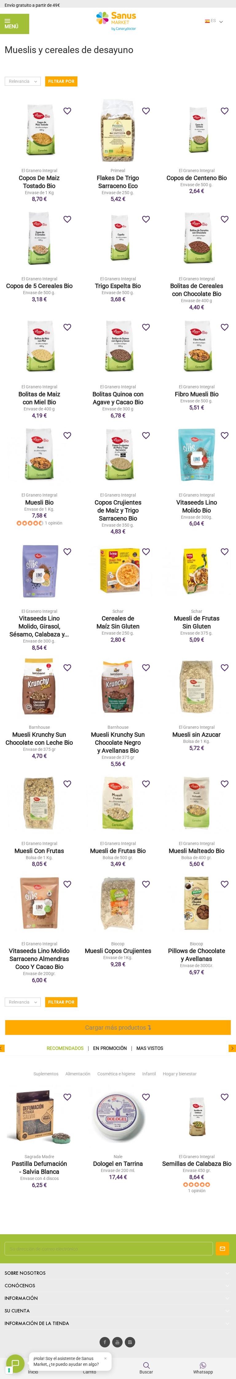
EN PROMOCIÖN (110, 1048)
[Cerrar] (105, 1358)
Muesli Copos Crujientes (118, 951)
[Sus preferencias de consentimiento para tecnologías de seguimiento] (9, 1370)
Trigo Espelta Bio (118, 286)
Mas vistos (149, 1048)
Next (232, 1048)
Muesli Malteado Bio (196, 851)
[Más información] (52, 133)
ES (213, 20)
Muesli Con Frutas (39, 851)
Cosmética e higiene (116, 1073)
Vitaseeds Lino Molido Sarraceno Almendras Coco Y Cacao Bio (39, 958)
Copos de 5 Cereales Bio (39, 286)
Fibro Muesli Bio (196, 394)
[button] (70, 1361)
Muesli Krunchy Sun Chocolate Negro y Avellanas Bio (118, 742)
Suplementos (45, 1073)
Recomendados (65, 1048)
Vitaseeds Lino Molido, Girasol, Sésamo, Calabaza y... (39, 626)
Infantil (149, 1073)
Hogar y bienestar (180, 1073)
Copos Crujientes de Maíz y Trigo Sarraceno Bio (118, 510)
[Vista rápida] (39, 133)
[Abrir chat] (15, 1363)
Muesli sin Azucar (196, 734)
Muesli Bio (39, 502)
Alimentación (77, 1073)
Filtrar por (61, 81)
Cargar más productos (116, 1027)
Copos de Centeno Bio (197, 178)
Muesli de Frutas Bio (118, 851)
